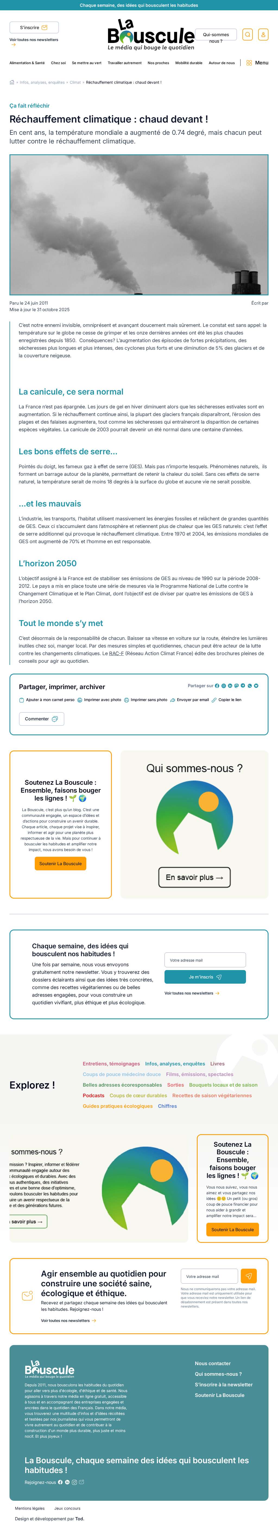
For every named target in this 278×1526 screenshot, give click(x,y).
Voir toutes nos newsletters (34, 39)
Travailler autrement (125, 63)
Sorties (175, 1085)
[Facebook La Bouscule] (217, 686)
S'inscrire (30, 27)
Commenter (37, 718)
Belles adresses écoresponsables (122, 1085)
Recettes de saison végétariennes (212, 1095)
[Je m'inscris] (249, 1276)
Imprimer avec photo (102, 699)
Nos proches (158, 63)
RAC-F (116, 653)
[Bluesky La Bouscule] (256, 686)
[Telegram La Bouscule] (243, 686)
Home (12, 82)
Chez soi (58, 63)
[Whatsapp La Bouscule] (249, 686)
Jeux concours (67, 1508)
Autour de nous (222, 63)
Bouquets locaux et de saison (223, 1085)
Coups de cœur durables (138, 1095)
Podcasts (94, 1095)
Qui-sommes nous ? (216, 36)
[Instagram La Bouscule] (223, 686)
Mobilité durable (189, 63)
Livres (217, 1064)
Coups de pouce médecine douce (122, 1074)
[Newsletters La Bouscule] (81, 1482)
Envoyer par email (193, 699)
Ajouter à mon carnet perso (50, 699)
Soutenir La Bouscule (60, 863)
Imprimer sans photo (149, 699)
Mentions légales (30, 1508)
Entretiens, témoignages (111, 1064)
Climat (75, 82)
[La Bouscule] (151, 34)
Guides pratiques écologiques (118, 1106)
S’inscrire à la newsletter (224, 1384)
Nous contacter (213, 1363)
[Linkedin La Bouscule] (230, 686)
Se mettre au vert (87, 63)
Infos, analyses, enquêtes (42, 82)
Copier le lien (230, 699)
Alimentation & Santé (27, 63)
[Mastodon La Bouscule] (236, 686)
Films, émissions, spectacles (199, 1074)
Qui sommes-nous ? (218, 1374)
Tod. (79, 1518)
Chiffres (167, 1106)
